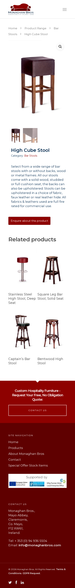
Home (12, 28)
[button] (60, 46)
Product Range (35, 28)
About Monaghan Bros (26, 454)
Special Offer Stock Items (28, 465)
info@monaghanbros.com (40, 545)
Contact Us (37, 410)
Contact (14, 459)
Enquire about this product (29, 220)
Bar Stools (30, 155)
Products (15, 448)
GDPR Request (31, 573)
